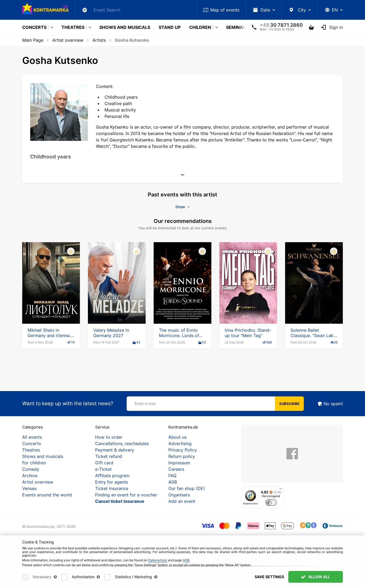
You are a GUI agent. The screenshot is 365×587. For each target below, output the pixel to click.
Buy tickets (51, 308)
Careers (176, 469)
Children (200, 27)
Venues (29, 488)
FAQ (172, 475)
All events (32, 437)
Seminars (237, 27)
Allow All (319, 576)
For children (34, 462)
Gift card (104, 462)
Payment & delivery (114, 450)
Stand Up (170, 27)
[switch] (271, 502)
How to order (108, 437)
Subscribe (289, 403)
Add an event (181, 501)
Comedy (30, 469)
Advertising (180, 443)
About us (177, 437)
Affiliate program (112, 475)
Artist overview (67, 40)
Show (180, 206)
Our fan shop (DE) (186, 488)
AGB (172, 482)
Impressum (179, 462)
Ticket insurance (111, 488)
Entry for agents (111, 482)
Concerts (34, 27)
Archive (29, 475)
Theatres (72, 27)
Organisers (179, 494)
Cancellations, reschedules (122, 443)
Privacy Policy (182, 450)
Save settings (269, 576)
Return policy (181, 456)
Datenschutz (157, 560)
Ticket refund (108, 456)
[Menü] (281, 490)
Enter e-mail (145, 403)
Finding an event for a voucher (126, 494)
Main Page (32, 40)
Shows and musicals (124, 27)
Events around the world (47, 494)
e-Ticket (103, 469)
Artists (99, 40)
